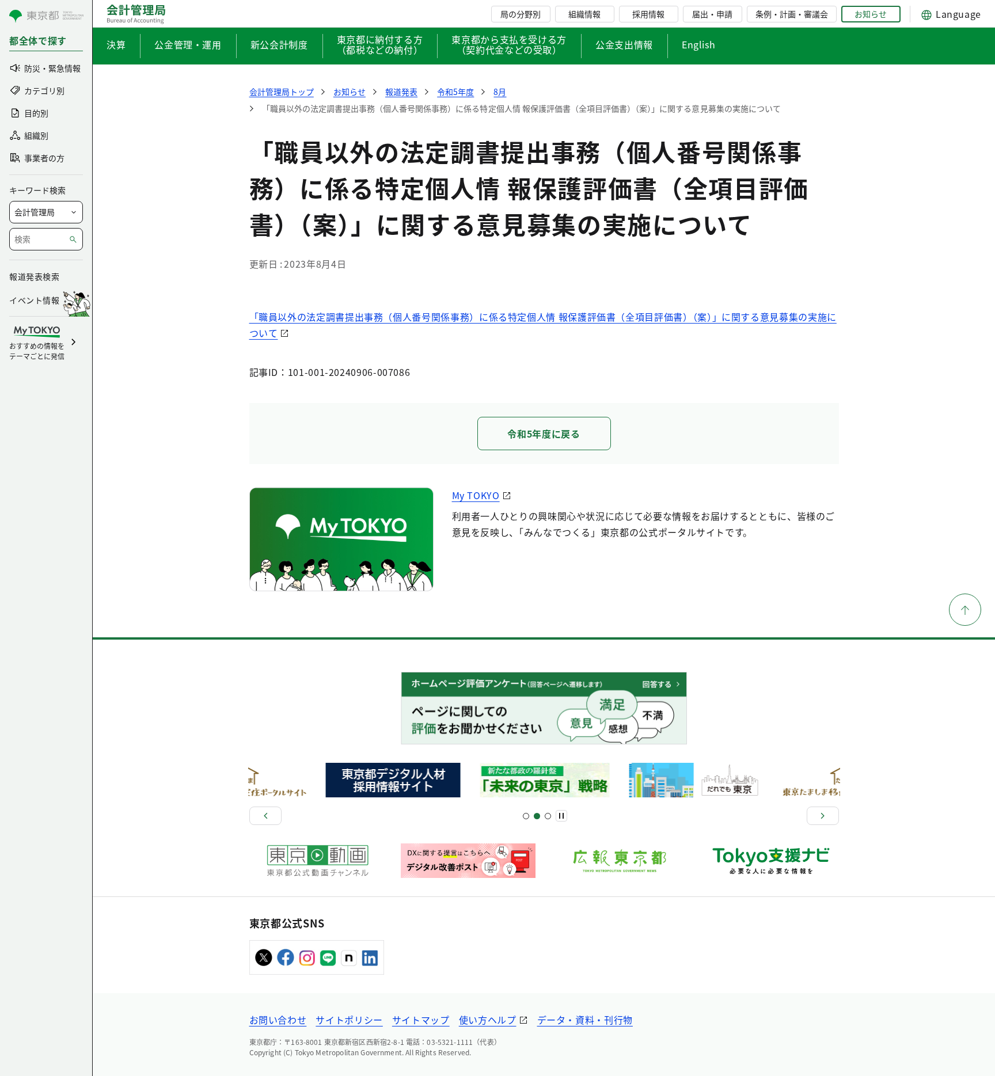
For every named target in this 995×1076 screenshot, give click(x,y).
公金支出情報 (624, 44)
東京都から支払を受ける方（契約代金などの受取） (509, 45)
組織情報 (584, 14)
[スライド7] (548, 816)
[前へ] (265, 816)
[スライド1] (526, 816)
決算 (116, 44)
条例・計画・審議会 (791, 14)
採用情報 (648, 14)
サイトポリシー (349, 1019)
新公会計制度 (279, 44)
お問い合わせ (278, 1019)
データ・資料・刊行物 (585, 1019)
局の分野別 (520, 14)
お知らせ (871, 14)
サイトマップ (421, 1019)
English (698, 44)
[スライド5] (537, 816)
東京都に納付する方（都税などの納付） (380, 45)
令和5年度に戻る (543, 433)
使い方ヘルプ (488, 1019)
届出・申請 (712, 14)
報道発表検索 (34, 276)
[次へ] (823, 816)
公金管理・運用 (187, 44)
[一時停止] (561, 816)
